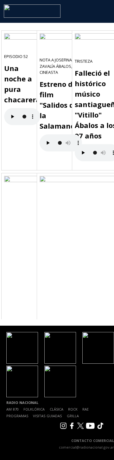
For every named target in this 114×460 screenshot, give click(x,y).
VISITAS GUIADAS (47, 415)
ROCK (73, 409)
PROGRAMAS (17, 415)
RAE (85, 409)
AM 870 (12, 409)
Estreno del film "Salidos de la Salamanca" (61, 105)
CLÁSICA (56, 409)
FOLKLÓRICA (34, 409)
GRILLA (73, 415)
